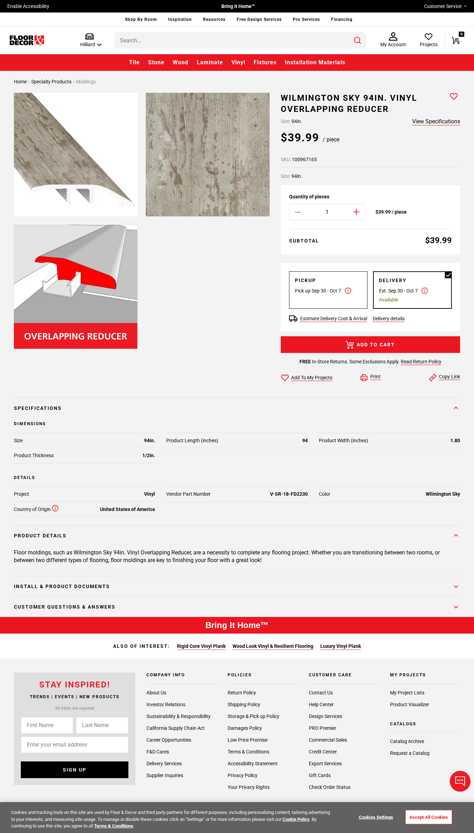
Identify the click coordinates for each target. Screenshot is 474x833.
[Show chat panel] (460, 781)
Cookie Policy (296, 819)
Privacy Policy (242, 775)
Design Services (325, 716)
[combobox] (240, 40)
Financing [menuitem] (342, 19)
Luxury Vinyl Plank (340, 646)
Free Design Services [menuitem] (259, 19)
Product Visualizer (409, 704)
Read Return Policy (421, 361)
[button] (89, 40)
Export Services (325, 763)
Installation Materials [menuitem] (315, 62)
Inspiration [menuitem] (180, 19)
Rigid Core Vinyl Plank (201, 646)
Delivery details (389, 318)
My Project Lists (407, 692)
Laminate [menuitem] (210, 62)
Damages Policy (245, 728)
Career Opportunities (168, 740)
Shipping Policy (244, 704)
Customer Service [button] (443, 6)
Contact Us (321, 692)
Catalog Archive (407, 741)
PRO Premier (322, 728)
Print (375, 376)
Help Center (321, 704)
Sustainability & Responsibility (178, 716)
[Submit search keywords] (357, 40)
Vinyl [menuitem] (238, 62)
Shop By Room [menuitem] (141, 19)
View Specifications (436, 121)
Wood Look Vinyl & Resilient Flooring (272, 646)
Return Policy (242, 692)
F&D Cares (157, 751)
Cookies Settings (376, 816)
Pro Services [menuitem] (306, 19)
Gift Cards (320, 775)
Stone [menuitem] (156, 62)
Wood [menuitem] (180, 62)
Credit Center (323, 751)
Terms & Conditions (248, 751)
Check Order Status (329, 787)
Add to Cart (376, 344)
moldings (86, 81)
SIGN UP (74, 770)
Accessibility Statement (253, 763)
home (21, 81)
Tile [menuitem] (134, 62)
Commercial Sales (328, 740)
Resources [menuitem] (214, 19)
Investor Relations (165, 704)
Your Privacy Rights (249, 787)
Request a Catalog (410, 753)
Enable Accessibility (28, 6)
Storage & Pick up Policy (253, 716)
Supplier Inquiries (164, 775)
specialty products (52, 81)
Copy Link (449, 376)
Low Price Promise (248, 740)
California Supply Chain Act (175, 728)
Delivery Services (164, 763)
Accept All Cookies (428, 816)
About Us (156, 692)
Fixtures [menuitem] (265, 62)
